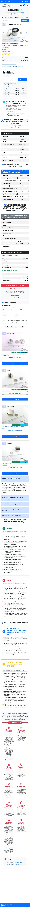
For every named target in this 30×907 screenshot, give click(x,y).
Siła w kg (4, 307)
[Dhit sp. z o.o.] (7, 5)
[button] (20, 5)
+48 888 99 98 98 (17, 103)
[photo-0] (15, 40)
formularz (24, 105)
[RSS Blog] (13, 10)
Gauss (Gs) (4, 315)
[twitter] (17, 10)
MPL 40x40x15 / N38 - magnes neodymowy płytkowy (13, 427)
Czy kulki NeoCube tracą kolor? (11, 504)
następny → (25, 20)
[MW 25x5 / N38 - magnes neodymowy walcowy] (15, 378)
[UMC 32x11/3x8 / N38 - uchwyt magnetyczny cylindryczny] (15, 341)
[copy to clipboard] (9, 10)
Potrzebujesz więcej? (9, 86)
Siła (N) (12, 307)
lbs (20, 307)
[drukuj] (11, 10)
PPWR (15, 66)
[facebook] (15, 10)
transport (7, 76)
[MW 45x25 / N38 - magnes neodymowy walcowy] (15, 451)
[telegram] (21, 10)
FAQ (2, 1)
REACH (21, 66)
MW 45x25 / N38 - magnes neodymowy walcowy (12, 464)
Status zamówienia (7, 1)
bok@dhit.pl (26, 1)
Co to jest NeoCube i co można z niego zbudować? (12, 479)
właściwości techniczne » (9, 64)
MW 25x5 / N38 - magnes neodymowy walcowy (15, 391)
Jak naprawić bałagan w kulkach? (11, 515)
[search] (22, 13)
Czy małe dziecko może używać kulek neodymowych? (12, 498)
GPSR (10, 66)
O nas (3, 905)
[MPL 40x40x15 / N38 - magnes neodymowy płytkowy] (15, 414)
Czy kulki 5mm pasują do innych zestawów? (11, 509)
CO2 (5, 66)
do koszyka (23, 79)
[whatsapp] (19, 10)
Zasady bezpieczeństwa (7, 904)
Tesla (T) (17, 315)
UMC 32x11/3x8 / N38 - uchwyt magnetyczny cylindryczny (14, 354)
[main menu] (27, 5)
